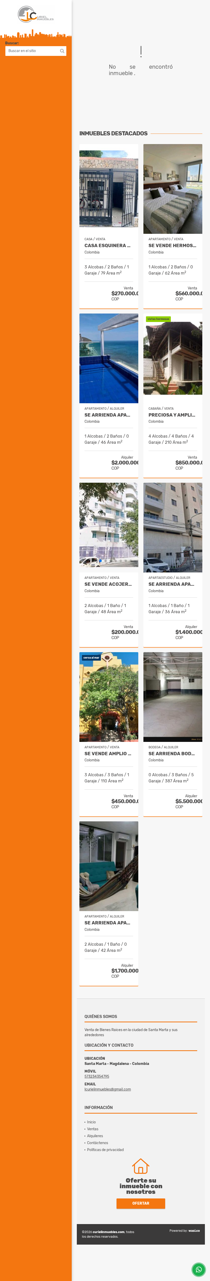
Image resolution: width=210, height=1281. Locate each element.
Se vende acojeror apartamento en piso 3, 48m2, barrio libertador (109, 584)
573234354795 (97, 1076)
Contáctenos (97, 1143)
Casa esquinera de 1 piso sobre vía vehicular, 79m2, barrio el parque (109, 245)
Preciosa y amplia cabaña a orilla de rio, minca (173, 415)
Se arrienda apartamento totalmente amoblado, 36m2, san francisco (173, 584)
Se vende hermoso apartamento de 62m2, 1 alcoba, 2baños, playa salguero (173, 245)
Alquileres (95, 1136)
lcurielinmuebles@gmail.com (108, 1089)
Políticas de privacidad (105, 1150)
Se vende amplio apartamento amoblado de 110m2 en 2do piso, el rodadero (109, 754)
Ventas (92, 1129)
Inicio (91, 1122)
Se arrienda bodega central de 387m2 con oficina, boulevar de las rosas (173, 754)
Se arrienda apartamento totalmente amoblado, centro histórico (109, 923)
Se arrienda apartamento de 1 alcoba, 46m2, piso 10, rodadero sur (109, 415)
